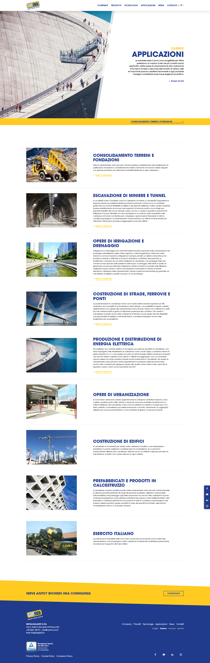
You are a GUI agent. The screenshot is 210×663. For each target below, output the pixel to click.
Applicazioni (148, 5)
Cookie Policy (49, 656)
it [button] (181, 5)
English (155, 628)
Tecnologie (131, 5)
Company (102, 5)
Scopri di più (177, 81)
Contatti (172, 5)
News (161, 5)
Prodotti (116, 5)
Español (180, 628)
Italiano (163, 628)
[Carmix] (33, 5)
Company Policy (65, 656)
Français (171, 628)
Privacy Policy (32, 656)
